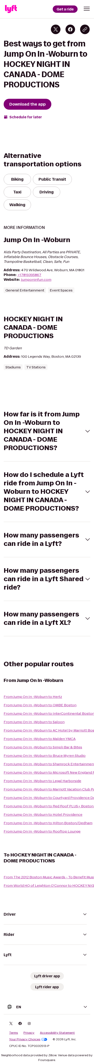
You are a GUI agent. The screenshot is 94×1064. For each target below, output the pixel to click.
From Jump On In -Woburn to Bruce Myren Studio (45, 755)
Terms (13, 1033)
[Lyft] (11, 9)
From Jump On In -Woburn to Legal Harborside (42, 780)
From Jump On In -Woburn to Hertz (33, 696)
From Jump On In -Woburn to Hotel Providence (43, 814)
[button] (86, 8)
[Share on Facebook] (70, 29)
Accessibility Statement (57, 1033)
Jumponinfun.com (36, 279)
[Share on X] (55, 29)
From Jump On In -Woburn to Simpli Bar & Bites (43, 747)
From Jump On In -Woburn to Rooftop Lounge (42, 831)
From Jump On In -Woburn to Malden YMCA (40, 738)
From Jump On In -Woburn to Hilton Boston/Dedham (48, 823)
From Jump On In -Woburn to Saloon (34, 721)
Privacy (29, 1033)
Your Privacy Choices (24, 1039)
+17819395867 (29, 274)
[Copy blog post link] (84, 29)
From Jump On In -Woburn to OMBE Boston (40, 705)
